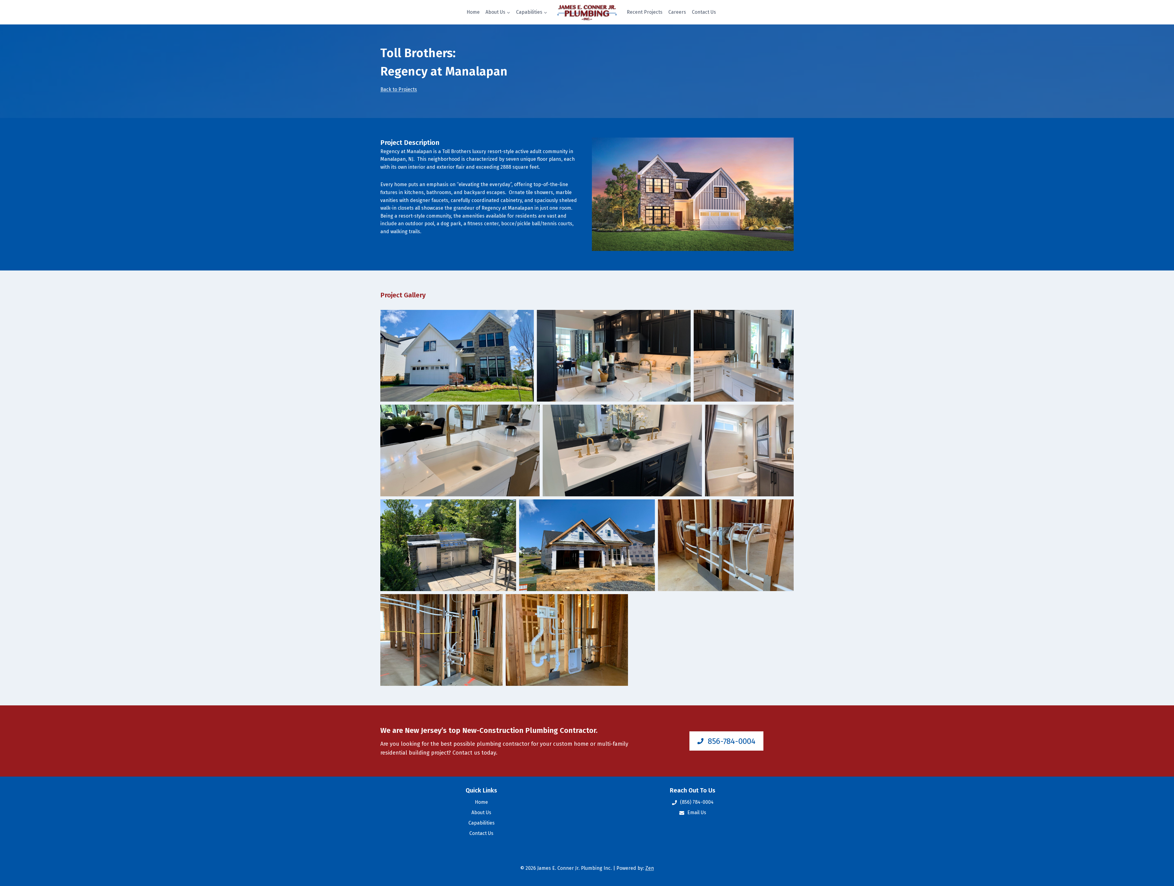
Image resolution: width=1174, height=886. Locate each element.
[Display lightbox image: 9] (726, 545)
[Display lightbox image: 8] (587, 545)
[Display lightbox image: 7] (448, 545)
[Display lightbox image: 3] (744, 356)
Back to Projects (398, 89)
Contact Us (704, 12)
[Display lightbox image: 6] (749, 450)
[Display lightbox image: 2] (613, 356)
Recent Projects (645, 12)
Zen (649, 868)
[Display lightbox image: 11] (567, 640)
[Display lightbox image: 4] (460, 450)
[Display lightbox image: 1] (457, 356)
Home (473, 12)
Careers (677, 12)
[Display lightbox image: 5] (622, 450)
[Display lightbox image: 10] (441, 640)
